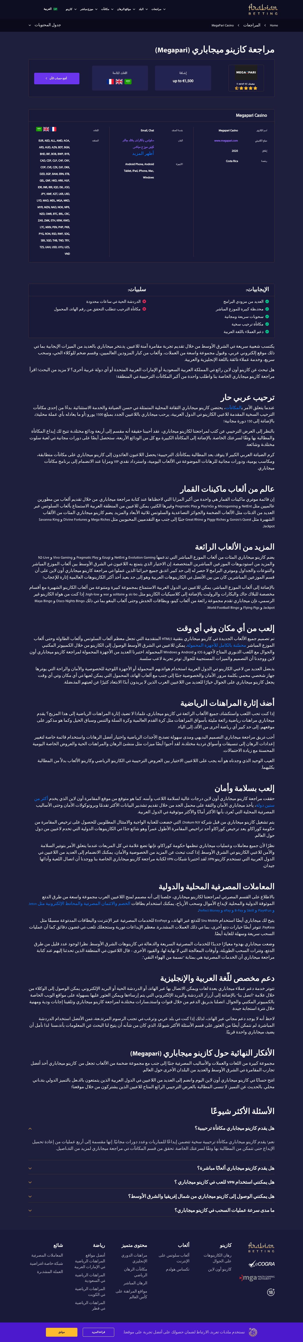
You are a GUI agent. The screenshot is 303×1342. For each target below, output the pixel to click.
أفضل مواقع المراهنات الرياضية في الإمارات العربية (89, 1261)
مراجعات (156, 9)
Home (274, 25)
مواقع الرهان (124, 9)
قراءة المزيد (98, 1332)
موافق (61, 1332)
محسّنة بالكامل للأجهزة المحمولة (216, 645)
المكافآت (233, 408)
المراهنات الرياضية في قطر (90, 1306)
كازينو (69, 9)
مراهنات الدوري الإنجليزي (134, 1258)
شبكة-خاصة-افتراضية (46, 1264)
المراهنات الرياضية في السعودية (90, 1278)
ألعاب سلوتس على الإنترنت (174, 1258)
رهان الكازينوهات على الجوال (218, 1258)
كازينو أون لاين (220, 1269)
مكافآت (105, 9)
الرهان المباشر (135, 1283)
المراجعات (251, 25)
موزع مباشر (86, 9)
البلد (141, 9)
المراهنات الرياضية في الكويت (90, 1292)
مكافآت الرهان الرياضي (135, 1272)
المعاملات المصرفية (47, 1255)
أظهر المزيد (143, 153)
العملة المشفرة (50, 1272)
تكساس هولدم (177, 1269)
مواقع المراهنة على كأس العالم (131, 1294)
